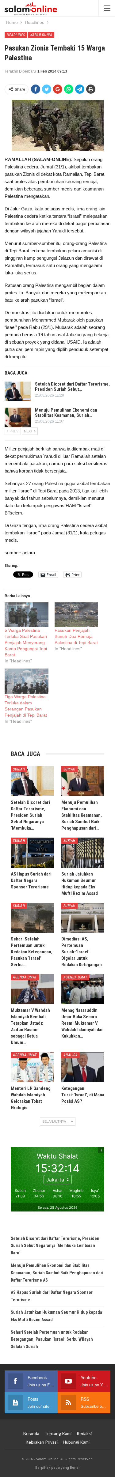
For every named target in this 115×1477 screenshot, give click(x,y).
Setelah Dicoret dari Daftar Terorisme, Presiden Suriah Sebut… (72, 386)
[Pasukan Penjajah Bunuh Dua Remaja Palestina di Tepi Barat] (76, 614)
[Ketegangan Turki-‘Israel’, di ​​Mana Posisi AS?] (83, 1067)
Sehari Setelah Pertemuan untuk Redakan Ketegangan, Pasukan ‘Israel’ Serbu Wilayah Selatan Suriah (52, 1339)
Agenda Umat (25, 977)
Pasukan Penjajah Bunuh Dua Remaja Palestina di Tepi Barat (76, 636)
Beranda (31, 1433)
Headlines (16, 35)
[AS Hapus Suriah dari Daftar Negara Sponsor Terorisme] (32, 853)
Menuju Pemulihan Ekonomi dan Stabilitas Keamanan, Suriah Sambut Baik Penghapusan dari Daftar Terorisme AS (57, 1273)
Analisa (70, 1055)
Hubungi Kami (76, 1442)
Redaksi (84, 1433)
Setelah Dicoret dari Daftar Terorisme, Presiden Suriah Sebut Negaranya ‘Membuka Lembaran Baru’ (55, 1246)
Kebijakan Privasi (41, 1442)
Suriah (19, 769)
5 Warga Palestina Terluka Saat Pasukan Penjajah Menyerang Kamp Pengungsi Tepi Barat (26, 642)
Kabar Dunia (41, 35)
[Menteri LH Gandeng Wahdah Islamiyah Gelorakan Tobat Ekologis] (32, 1067)
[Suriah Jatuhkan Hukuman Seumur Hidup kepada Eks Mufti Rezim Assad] (83, 853)
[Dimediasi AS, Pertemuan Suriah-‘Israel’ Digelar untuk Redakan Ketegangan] (83, 918)
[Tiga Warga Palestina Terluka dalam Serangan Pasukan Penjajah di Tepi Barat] (26, 681)
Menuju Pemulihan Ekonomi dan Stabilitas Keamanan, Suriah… (66, 412)
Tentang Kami (57, 1433)
